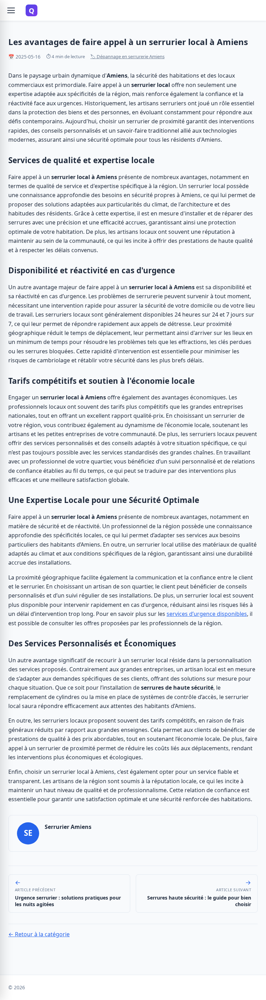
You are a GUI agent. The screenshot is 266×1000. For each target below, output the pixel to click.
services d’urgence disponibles (207, 614)
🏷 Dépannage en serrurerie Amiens (127, 56)
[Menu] (11, 10)
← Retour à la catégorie (39, 934)
